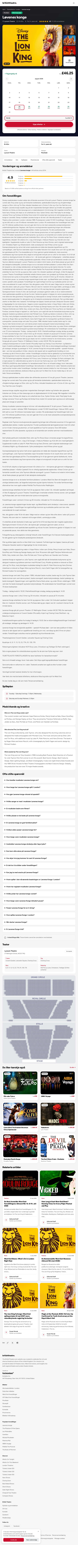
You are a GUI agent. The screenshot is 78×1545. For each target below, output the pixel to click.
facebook (17, 1526)
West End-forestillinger (9, 1394)
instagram (7, 1526)
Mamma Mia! (6, 1440)
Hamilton (5, 1434)
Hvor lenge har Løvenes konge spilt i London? (23, 787)
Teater (60, 160)
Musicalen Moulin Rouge (12, 1159)
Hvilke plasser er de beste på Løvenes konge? (23, 816)
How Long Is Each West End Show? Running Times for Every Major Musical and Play (57, 1204)
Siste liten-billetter (8, 1391)
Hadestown (45, 1127)
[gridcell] (19, 107)
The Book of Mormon (9, 1450)
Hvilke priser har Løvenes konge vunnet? (21, 894)
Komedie (5, 1409)
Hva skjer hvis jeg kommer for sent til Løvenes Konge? (26, 858)
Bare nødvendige (31, 1540)
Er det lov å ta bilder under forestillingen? (21, 865)
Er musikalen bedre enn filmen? (18, 809)
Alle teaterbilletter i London (11, 1388)
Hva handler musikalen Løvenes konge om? (22, 780)
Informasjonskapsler (46, 1538)
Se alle (73, 1067)
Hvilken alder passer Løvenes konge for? (21, 830)
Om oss (4, 1509)
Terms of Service (45, 1535)
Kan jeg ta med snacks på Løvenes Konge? (22, 872)
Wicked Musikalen (8, 1437)
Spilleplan (24, 160)
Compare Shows (7, 1496)
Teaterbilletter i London (13, 9)
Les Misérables (7, 1431)
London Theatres (7, 1465)
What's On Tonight (8, 1459)
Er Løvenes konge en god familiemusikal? (21, 823)
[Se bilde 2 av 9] (69, 30)
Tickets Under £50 (8, 1474)
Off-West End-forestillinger (11, 1397)
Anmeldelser (8, 160)
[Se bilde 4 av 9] (69, 51)
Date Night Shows (8, 1490)
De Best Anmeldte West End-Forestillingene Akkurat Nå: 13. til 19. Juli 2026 (20, 1204)
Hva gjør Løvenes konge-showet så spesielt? (23, 794)
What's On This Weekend (10, 1462)
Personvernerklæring (59, 1535)
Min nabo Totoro (9, 1096)
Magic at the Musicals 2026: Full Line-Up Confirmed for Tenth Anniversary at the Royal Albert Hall (57, 1316)
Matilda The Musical (8, 1447)
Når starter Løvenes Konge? (16, 922)
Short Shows (6, 1487)
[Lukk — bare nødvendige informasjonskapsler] (38, 1531)
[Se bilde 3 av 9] (69, 40)
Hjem (3, 9)
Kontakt (4, 1512)
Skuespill (5, 1403)
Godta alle (13, 1540)
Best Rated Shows (8, 1484)
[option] (39, 118)
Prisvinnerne (6, 1412)
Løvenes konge (7, 1425)
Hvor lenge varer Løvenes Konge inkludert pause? (25, 901)
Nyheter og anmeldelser (10, 1505)
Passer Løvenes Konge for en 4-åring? (20, 908)
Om (17, 160)
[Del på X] (12, 1343)
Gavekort (5, 1515)
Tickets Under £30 (8, 1471)
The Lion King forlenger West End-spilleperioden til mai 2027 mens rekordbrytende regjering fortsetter (18, 1316)
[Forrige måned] (7, 79)
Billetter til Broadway (8, 1416)
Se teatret (69, 951)
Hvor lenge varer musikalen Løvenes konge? (22, 837)
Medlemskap (6, 1518)
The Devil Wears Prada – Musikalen (52, 1159)
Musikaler (6, 12)
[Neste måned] (71, 79)
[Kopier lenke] (7, 1343)
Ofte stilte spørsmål (48, 160)
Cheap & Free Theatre (9, 1493)
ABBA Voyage (45, 1096)
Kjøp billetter (39, 124)
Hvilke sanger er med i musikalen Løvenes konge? (24, 801)
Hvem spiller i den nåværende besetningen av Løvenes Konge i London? (33, 879)
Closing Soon (6, 1481)
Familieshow (6, 1406)
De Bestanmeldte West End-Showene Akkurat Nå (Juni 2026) (56, 1260)
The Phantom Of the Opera (11, 1428)
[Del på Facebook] (17, 1343)
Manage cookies (59, 1538)
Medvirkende (35, 160)
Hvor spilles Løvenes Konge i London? (20, 915)
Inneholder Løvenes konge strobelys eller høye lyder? (26, 844)
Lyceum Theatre (9, 21)
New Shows (6, 1477)
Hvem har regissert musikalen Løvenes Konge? (23, 887)
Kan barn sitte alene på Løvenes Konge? (21, 851)
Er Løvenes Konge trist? (15, 929)
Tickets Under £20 (8, 1468)
